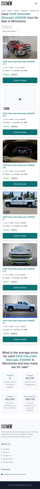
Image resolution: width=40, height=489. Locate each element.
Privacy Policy (8, 462)
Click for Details (20, 80)
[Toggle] (36, 3)
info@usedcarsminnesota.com (15, 474)
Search (9, 10)
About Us (6, 452)
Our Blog (6, 449)
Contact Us (7, 456)
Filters (7, 27)
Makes (16, 10)
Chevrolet (24, 10)
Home (3, 10)
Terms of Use (8, 459)
